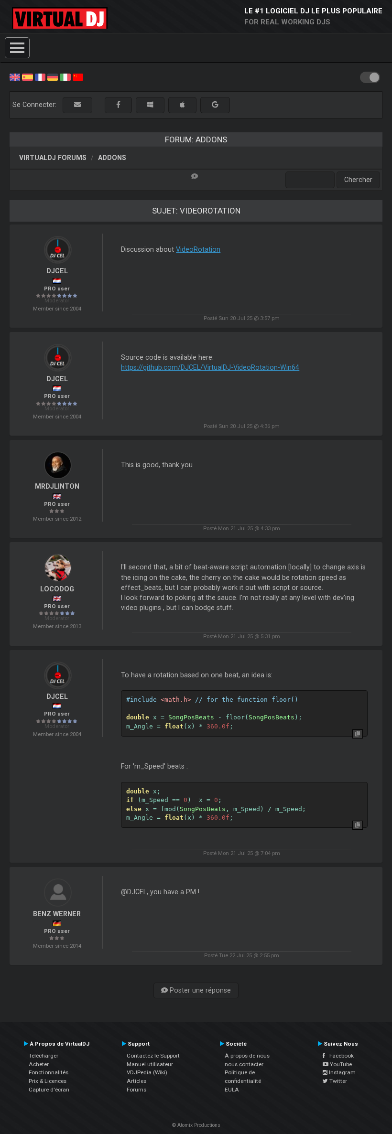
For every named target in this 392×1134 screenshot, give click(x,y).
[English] (15, 76)
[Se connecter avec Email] (77, 105)
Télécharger (43, 1055)
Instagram (341, 1072)
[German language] (52, 76)
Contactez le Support (153, 1055)
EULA (232, 1089)
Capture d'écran (49, 1089)
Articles (136, 1081)
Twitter (337, 1081)
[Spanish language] (27, 76)
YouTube (340, 1064)
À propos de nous (247, 1055)
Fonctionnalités (48, 1072)
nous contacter (244, 1064)
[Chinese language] (78, 76)
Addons (112, 157)
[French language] (40, 76)
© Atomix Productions (196, 1125)
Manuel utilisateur (150, 1064)
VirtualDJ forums (53, 157)
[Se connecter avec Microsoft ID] (150, 105)
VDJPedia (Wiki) (147, 1072)
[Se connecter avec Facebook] (118, 105)
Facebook (339, 1055)
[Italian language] (65, 76)
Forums (136, 1089)
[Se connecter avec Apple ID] (182, 105)
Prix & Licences (47, 1081)
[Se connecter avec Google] (215, 105)
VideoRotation (198, 249)
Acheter (39, 1064)
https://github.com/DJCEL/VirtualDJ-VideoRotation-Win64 (210, 367)
